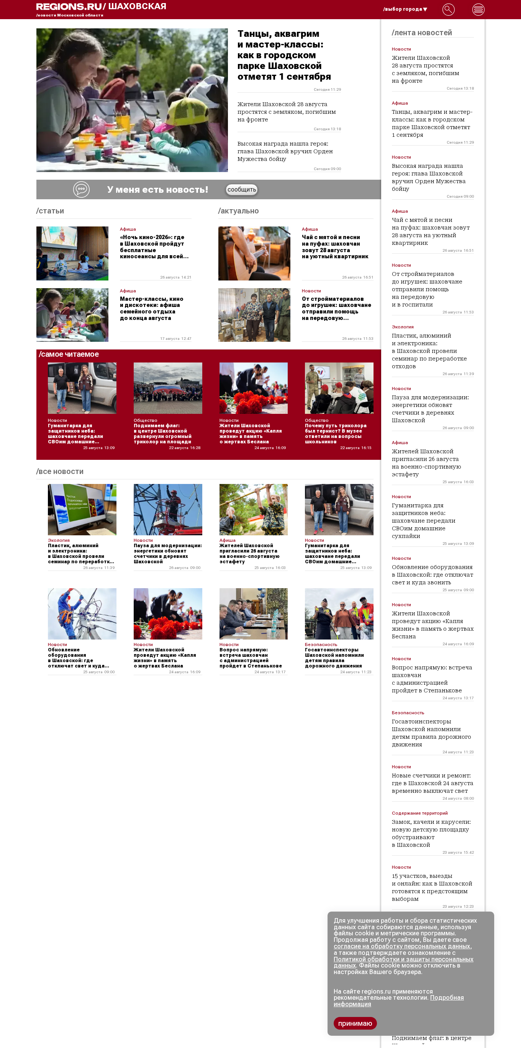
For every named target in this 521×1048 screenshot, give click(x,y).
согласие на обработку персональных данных (402, 946)
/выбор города (402, 9)
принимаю (355, 1023)
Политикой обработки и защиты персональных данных (403, 962)
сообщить (242, 189)
